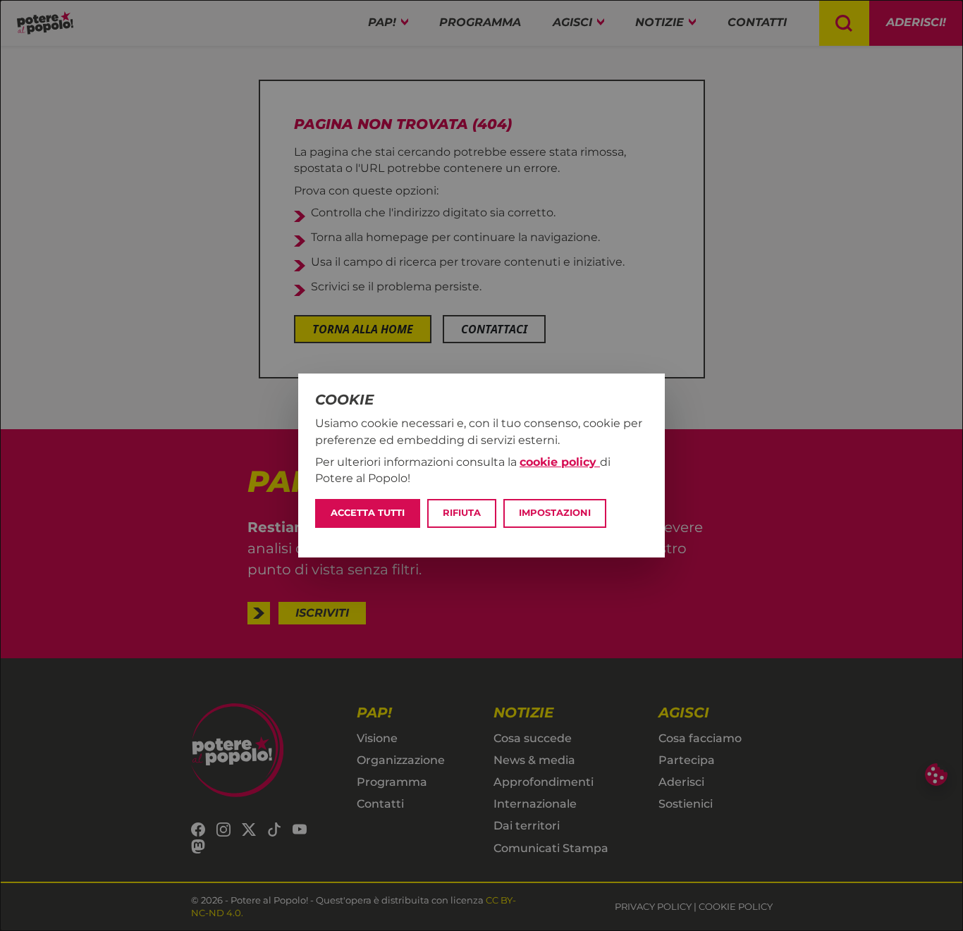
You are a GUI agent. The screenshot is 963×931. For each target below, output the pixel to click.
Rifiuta (462, 512)
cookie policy (560, 462)
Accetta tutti (368, 512)
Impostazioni (555, 512)
